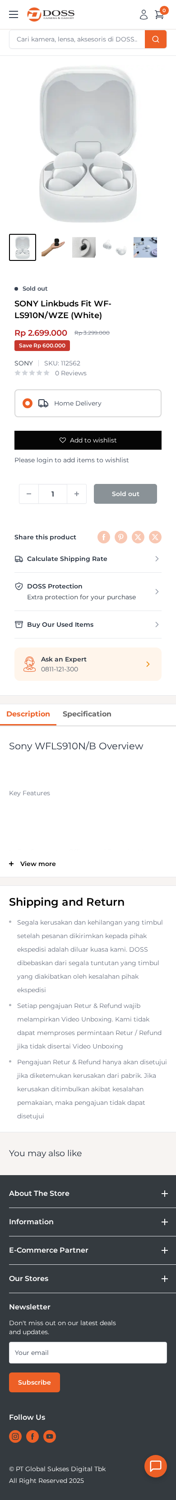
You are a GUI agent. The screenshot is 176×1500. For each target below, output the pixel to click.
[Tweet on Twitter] (138, 537)
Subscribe (34, 1382)
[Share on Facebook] (103, 537)
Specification (87, 714)
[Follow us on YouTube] (49, 1436)
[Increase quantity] (76, 493)
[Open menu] (13, 14)
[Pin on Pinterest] (121, 537)
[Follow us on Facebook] (32, 1436)
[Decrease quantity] (28, 493)
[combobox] (88, 39)
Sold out (125, 494)
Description (28, 714)
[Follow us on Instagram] (15, 1436)
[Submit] (156, 39)
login (45, 460)
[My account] (143, 14)
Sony (23, 363)
